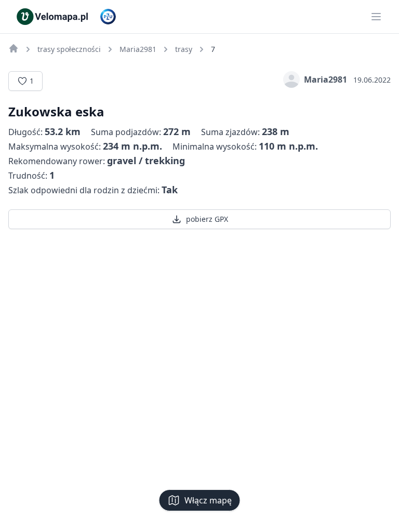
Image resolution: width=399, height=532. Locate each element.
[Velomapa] (13, 48)
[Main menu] (376, 16)
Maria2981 (325, 79)
